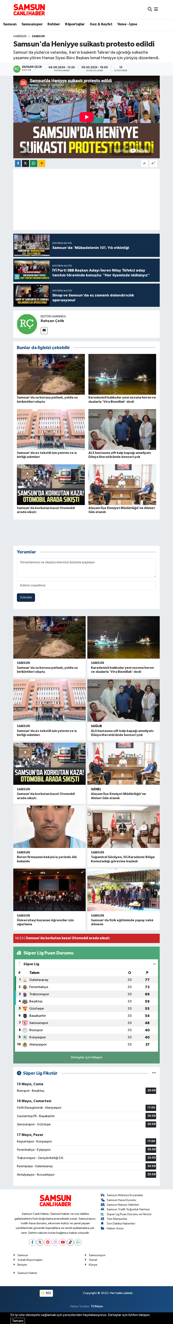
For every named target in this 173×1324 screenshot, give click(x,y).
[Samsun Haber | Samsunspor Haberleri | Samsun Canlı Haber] (29, 9)
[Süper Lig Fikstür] (154, 1073)
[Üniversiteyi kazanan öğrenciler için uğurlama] (49, 890)
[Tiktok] (70, 1242)
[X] (39, 1242)
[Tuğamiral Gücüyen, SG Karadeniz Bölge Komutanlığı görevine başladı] (123, 826)
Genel (96, 789)
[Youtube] (62, 1242)
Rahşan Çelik (52, 321)
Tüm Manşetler (117, 1218)
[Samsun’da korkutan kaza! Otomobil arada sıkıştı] (51, 484)
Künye (93, 1264)
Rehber (53, 24)
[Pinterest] (47, 1242)
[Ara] (150, 9)
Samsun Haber (27, 1273)
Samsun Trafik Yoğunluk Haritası (128, 1209)
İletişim (22, 1264)
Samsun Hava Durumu (121, 1200)
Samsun (9, 24)
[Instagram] (55, 1242)
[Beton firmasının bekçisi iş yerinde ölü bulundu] (49, 826)
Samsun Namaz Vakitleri (123, 1204)
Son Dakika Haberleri (121, 1223)
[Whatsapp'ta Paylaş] (33, 163)
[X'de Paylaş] (25, 163)
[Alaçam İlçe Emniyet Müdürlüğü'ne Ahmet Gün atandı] (122, 484)
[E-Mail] (44, 330)
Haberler (20, 36)
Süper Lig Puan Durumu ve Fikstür (129, 1214)
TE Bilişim (97, 1306)
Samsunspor (32, 24)
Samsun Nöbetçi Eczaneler (125, 1195)
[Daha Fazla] (41, 163)
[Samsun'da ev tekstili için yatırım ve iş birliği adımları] (51, 429)
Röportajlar (75, 24)
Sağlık (96, 726)
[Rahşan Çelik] (27, 324)
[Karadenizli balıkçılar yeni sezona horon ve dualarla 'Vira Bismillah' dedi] (122, 374)
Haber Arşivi (115, 1228)
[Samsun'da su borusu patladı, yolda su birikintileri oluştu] (51, 374)
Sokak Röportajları (30, 1259)
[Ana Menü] (156, 9)
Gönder (26, 597)
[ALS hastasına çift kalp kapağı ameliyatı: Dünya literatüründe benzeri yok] (122, 429)
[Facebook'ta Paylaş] (18, 163)
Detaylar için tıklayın (86, 1057)
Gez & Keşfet (101, 24)
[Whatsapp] (77, 1242)
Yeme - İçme (127, 24)
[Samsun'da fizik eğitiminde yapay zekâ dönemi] (123, 890)
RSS (48, 1293)
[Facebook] (32, 1242)
